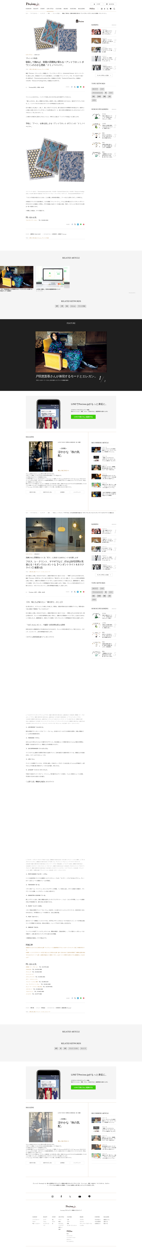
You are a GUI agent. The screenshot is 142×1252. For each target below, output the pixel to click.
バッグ (102, 89)
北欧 (34, 572)
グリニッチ (28, 972)
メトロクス (28, 994)
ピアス (94, 100)
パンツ (110, 93)
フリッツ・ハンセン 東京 (32, 981)
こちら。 (53, 474)
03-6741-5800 (38, 969)
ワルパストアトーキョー (32, 220)
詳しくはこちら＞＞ (63, 471)
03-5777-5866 (38, 994)
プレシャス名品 (56, 13)
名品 (35, 69)
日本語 (99, 96)
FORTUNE (97, 1248)
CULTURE (69, 1248)
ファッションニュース (97, 93)
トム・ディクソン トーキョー (33, 984)
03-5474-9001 (49, 986)
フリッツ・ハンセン (40, 572)
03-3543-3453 (41, 977)
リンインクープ (29, 974)
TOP (27, 13)
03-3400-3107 (45, 981)
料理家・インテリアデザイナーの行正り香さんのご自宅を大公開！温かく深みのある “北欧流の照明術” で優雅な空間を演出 (55, 952)
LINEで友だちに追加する (83, 417)
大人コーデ (95, 89)
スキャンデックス (30, 977)
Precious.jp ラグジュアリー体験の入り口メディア (71, 1242)
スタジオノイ (29, 989)
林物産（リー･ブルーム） (32, 967)
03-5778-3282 (45, 967)
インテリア (42, 13)
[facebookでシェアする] (72, 87)
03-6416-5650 (38, 972)
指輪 (104, 96)
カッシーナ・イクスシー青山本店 (34, 986)
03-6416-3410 (45, 220)
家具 (49, 13)
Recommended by (132, 293)
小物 (33, 69)
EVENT (54, 1248)
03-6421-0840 (40, 991)
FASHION (34, 1248)
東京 (94, 96)
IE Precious (39, 69)
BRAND (81, 1248)
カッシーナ (47, 572)
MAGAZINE (106, 1248)
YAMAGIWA (28, 969)
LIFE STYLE (29, 55)
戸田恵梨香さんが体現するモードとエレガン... (66, 376)
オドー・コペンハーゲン (32, 979)
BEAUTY (45, 1248)
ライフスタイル (33, 13)
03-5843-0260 (39, 989)
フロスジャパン (29, 991)
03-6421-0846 (47, 984)
